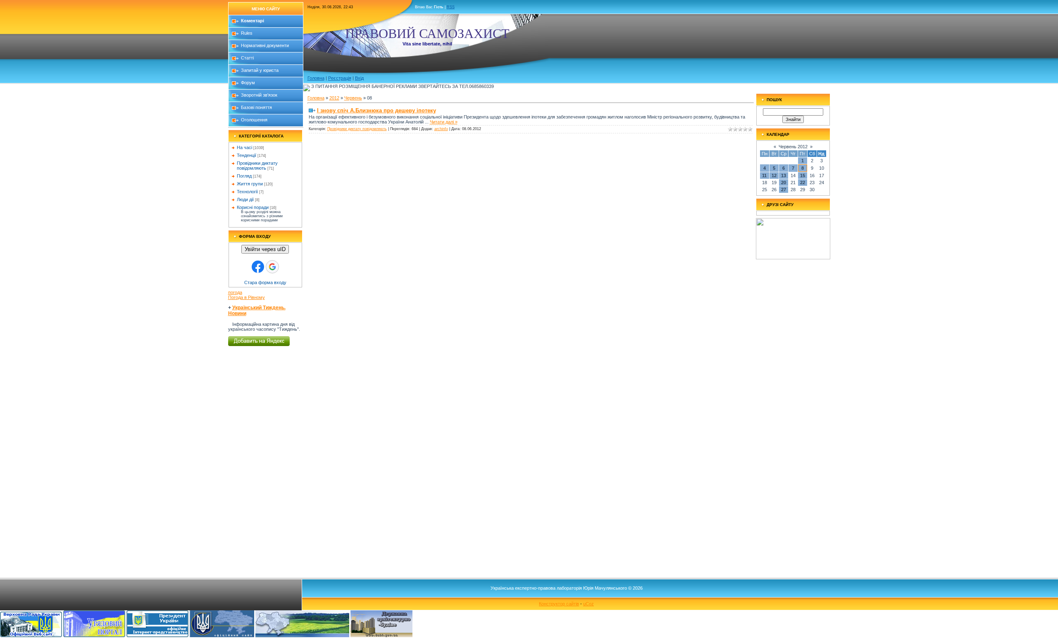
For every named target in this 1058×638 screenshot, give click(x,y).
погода (235, 292)
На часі (244, 147)
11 (764, 175)
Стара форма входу (265, 282)
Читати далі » (444, 121)
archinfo (441, 129)
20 (783, 182)
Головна (315, 78)
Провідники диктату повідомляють (257, 166)
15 (802, 175)
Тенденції (246, 155)
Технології (247, 191)
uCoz (588, 603)
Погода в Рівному (246, 297)
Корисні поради (253, 207)
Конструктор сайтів (559, 603)
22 (802, 182)
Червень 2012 (793, 146)
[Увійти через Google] (272, 266)
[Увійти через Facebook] (258, 267)
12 (774, 175)
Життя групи (250, 183)
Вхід (359, 78)
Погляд (244, 175)
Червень (353, 97)
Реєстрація (339, 78)
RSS (451, 7)
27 (783, 189)
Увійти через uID (265, 249)
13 (783, 175)
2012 (334, 97)
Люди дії (245, 199)
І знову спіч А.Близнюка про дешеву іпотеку (376, 110)
